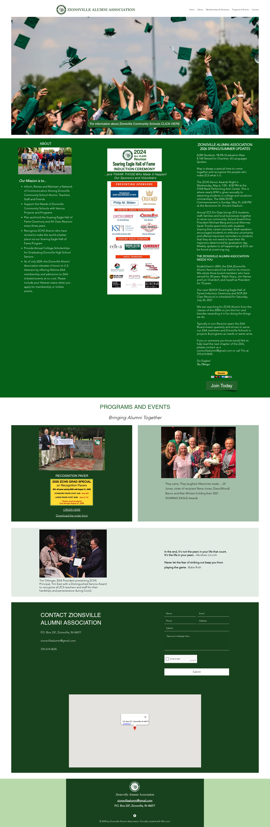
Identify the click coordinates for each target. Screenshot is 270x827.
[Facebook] (134, 815)
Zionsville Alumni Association (135, 794)
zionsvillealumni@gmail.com (214, 350)
